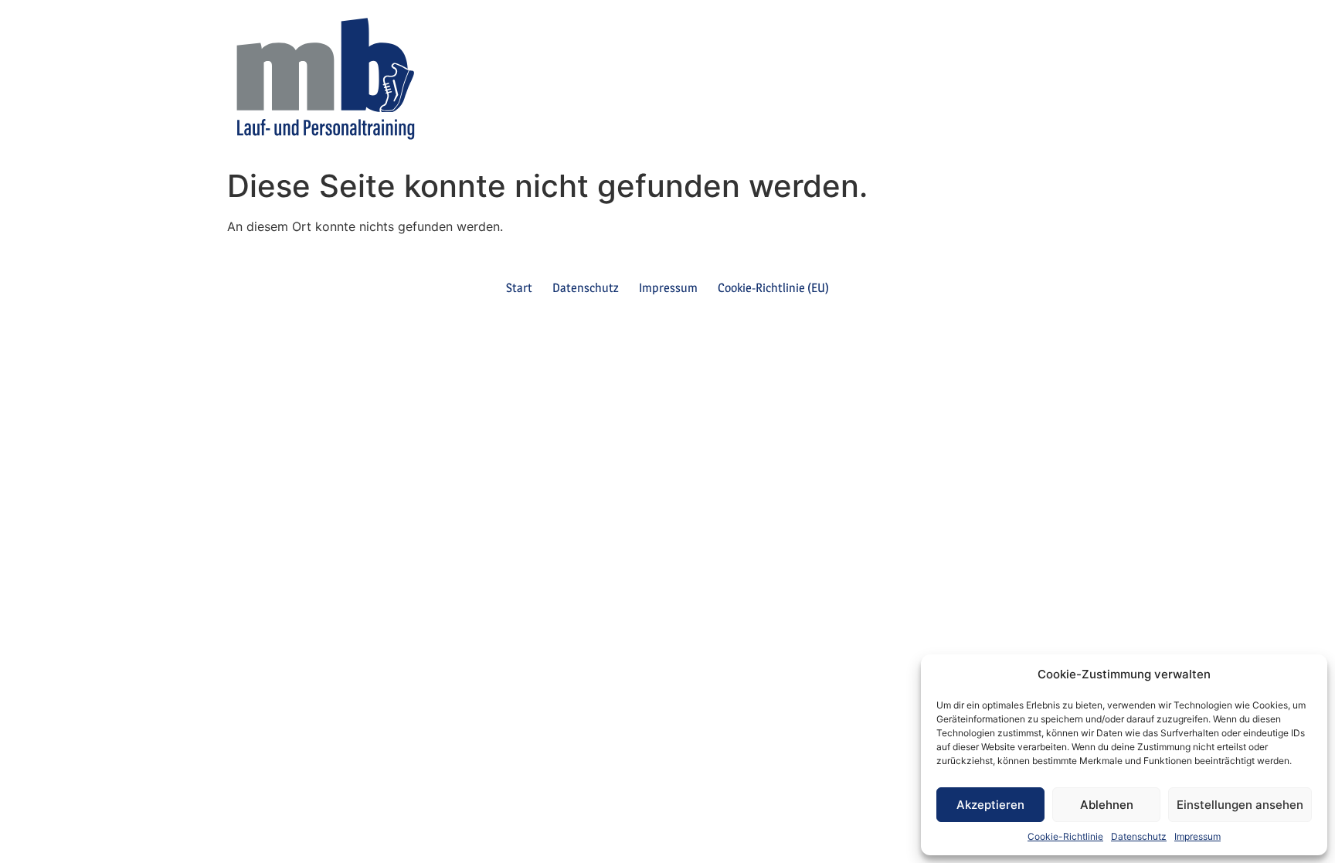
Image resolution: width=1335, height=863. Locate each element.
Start (519, 287)
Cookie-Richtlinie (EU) (773, 287)
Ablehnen (1106, 804)
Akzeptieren (990, 804)
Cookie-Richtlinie (1065, 836)
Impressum (1197, 836)
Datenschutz (1139, 836)
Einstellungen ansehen (1240, 804)
